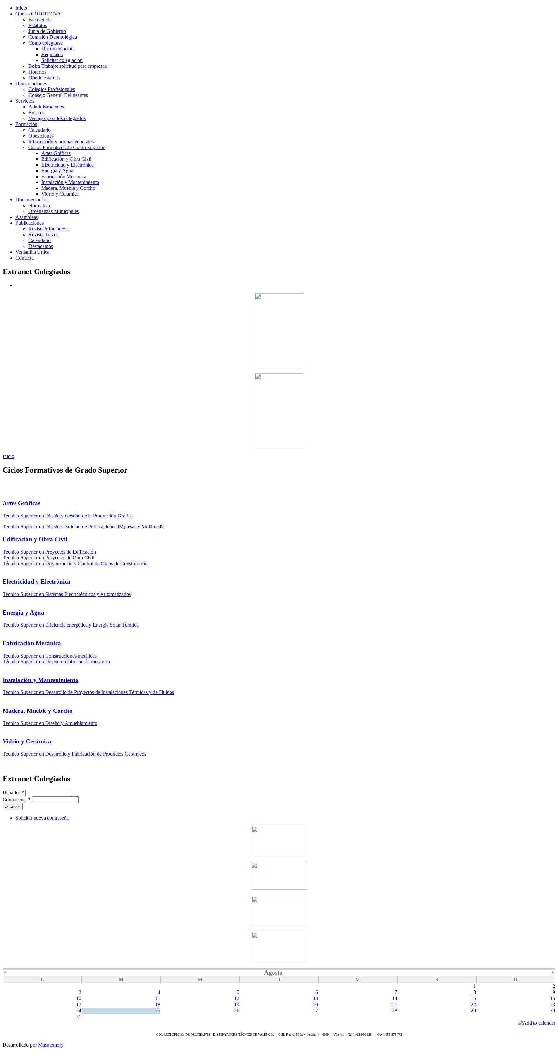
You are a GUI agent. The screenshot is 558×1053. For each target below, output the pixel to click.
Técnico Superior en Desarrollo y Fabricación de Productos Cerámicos (74, 754)
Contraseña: (17, 799)
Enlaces (36, 112)
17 (78, 1004)
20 (315, 1004)
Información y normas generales (61, 141)
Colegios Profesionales (51, 89)
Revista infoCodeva (48, 228)
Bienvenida (40, 19)
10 (78, 998)
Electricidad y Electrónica (67, 165)
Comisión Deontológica (52, 37)
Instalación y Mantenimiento (70, 182)
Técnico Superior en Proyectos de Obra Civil (48, 557)
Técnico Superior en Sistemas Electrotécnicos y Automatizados (67, 594)
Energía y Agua (23, 612)
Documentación (57, 48)
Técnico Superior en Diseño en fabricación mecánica (56, 661)
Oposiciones (41, 135)
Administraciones (46, 106)
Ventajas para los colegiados (57, 118)
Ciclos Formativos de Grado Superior (66, 147)
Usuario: (13, 792)
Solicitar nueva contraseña (42, 818)
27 (315, 1010)
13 (315, 998)
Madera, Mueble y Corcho (68, 188)
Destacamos (40, 246)
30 (552, 1010)
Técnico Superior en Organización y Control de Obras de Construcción (75, 563)
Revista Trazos (43, 234)
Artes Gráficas (56, 153)
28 (394, 1010)
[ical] (536, 1023)
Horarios (37, 72)
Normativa (39, 205)
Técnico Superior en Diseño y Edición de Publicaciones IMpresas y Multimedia (84, 526)
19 (236, 1004)
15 (473, 998)
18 (157, 1004)
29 (473, 1010)
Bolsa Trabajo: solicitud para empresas (67, 66)
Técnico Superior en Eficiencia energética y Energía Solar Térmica (71, 625)
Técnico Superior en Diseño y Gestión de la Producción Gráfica (68, 515)
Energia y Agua (57, 170)
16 (552, 998)
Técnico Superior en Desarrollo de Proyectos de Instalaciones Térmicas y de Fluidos (88, 692)
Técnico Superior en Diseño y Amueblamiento (50, 723)
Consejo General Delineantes (58, 95)
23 (552, 1004)
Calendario (39, 130)
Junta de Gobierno (47, 31)
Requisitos (52, 54)
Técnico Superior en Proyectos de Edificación (49, 552)
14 (394, 998)
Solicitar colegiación (62, 60)
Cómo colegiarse (45, 43)
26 (236, 1010)
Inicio (8, 456)
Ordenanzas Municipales (53, 211)
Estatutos (37, 25)
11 (157, 998)
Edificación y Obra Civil (66, 159)
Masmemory (51, 1045)
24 (78, 1010)
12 (236, 998)
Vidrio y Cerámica (60, 194)
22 (473, 1004)
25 (157, 1010)
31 (78, 1016)
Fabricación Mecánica (63, 176)
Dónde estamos (44, 77)
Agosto (273, 972)
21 (394, 1004)
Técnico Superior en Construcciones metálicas (50, 656)
